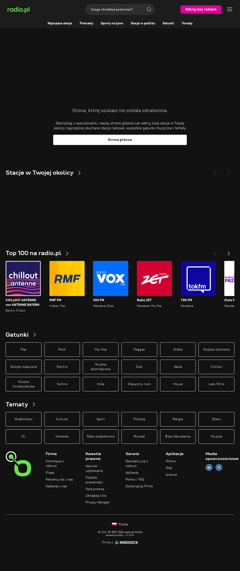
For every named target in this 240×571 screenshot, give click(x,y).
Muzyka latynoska (216, 349)
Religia (178, 419)
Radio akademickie (101, 436)
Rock (62, 349)
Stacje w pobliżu (143, 23)
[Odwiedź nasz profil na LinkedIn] (209, 467)
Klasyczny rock (139, 384)
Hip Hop (100, 349)
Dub (139, 367)
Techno (62, 384)
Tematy (187, 23)
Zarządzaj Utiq (96, 495)
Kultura (62, 419)
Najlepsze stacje (60, 23)
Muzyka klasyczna (23, 367)
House (178, 384)
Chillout (216, 367)
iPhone (171, 461)
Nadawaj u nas (56, 486)
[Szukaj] (149, 9)
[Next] (228, 171)
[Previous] (215, 171)
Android (171, 475)
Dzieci (216, 419)
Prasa (50, 472)
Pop (23, 349)
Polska (123, 524)
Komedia (62, 436)
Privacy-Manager (98, 502)
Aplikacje (132, 472)
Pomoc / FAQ (135, 479)
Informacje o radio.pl (55, 464)
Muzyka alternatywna (101, 367)
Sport (101, 419)
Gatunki (168, 23)
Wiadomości (24, 419)
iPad (169, 468)
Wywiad (139, 436)
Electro (62, 367)
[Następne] (228, 251)
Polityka (139, 419)
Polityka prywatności (94, 480)
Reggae (139, 349)
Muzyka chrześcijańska (23, 384)
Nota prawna (95, 489)
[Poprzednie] (215, 251)
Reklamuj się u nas (59, 479)
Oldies (178, 349)
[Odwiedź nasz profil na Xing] (219, 467)
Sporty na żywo (112, 23)
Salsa (178, 367)
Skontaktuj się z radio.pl (137, 464)
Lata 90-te (216, 384)
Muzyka (216, 436)
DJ (23, 436)
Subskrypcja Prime (139, 486)
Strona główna (120, 139)
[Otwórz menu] (229, 9)
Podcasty (86, 23)
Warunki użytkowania (94, 469)
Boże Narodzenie (177, 436)
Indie (101, 384)
